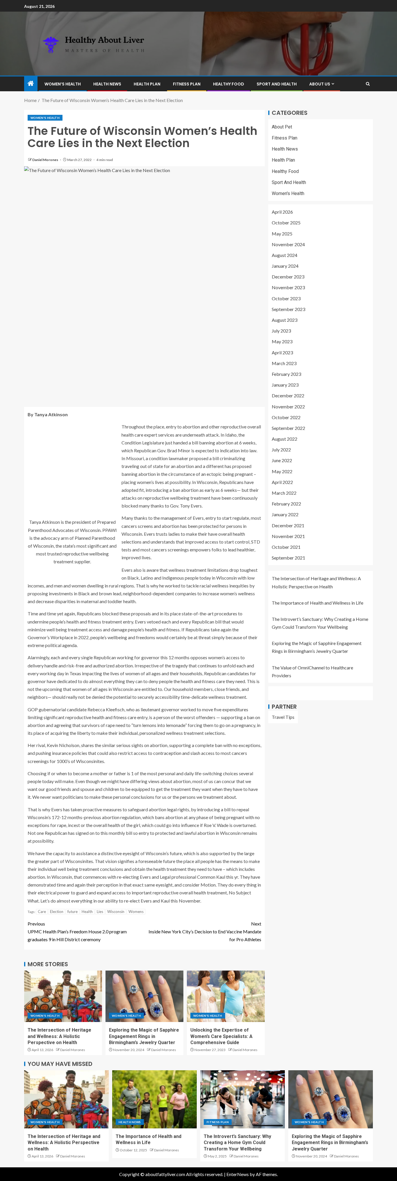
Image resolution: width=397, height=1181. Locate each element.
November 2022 (288, 406)
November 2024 (288, 244)
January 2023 (285, 385)
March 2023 (284, 363)
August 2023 (284, 320)
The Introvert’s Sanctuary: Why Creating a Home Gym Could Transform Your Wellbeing (237, 1143)
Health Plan (147, 84)
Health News (107, 84)
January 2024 (285, 266)
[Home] (31, 83)
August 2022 (284, 439)
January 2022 (285, 514)
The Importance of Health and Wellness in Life (317, 602)
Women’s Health (62, 84)
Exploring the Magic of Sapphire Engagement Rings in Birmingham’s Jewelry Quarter (144, 1036)
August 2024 (284, 255)
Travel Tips (283, 717)
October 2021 (286, 547)
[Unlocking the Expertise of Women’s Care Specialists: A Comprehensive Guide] (226, 996)
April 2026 (282, 212)
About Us (319, 84)
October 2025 (286, 223)
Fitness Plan (187, 84)
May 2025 (282, 233)
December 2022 (288, 396)
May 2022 (282, 471)
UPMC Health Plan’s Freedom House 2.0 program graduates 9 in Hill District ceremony (77, 931)
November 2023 (288, 287)
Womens (136, 911)
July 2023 (281, 331)
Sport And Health (277, 84)
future (72, 911)
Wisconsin (115, 911)
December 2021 (288, 525)
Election (56, 911)
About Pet (282, 127)
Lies (100, 911)
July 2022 (281, 450)
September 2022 (288, 428)
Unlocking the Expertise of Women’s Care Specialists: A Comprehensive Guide (221, 1036)
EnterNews (237, 1174)
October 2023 (286, 298)
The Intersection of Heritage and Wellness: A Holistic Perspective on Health (59, 1036)
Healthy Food (228, 84)
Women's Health (45, 117)
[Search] (367, 84)
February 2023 (286, 374)
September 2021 (288, 558)
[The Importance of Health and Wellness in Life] (154, 1099)
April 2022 (282, 482)
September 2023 (288, 309)
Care (42, 911)
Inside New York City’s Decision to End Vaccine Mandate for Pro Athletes (205, 931)
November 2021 (288, 536)
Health (87, 911)
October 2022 (286, 417)
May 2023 (282, 341)
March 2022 (284, 493)
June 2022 (282, 460)
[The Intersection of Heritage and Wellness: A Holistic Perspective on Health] (63, 996)
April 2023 (282, 352)
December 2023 (288, 277)
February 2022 (286, 504)
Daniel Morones (45, 160)
